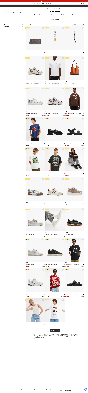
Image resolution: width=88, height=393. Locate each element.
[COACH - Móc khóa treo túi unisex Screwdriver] (55, 38)
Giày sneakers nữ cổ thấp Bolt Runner (52, 113)
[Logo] (5, 3)
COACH (6, 19)
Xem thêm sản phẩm (55, 330)
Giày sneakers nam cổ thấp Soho (31, 113)
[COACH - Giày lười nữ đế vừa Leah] (55, 129)
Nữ (31, 3)
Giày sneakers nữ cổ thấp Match (70, 173)
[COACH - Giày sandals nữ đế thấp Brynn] (74, 129)
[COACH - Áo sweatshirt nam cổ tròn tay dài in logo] (55, 280)
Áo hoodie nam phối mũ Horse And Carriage (73, 113)
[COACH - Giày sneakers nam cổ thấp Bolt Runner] (35, 68)
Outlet (52, 8)
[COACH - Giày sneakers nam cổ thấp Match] (74, 219)
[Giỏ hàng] (83, 3)
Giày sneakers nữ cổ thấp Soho (50, 204)
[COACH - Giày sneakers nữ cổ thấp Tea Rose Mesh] (35, 280)
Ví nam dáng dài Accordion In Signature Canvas (34, 52)
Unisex (20, 12)
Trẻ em (38, 3)
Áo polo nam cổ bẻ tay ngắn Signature (52, 83)
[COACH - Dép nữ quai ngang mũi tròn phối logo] (74, 280)
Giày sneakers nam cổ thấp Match (71, 234)
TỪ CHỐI (61, 390)
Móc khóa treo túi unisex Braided (71, 52)
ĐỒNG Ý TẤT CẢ (68, 390)
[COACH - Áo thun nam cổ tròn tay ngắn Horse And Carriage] (74, 250)
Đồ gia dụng (49, 3)
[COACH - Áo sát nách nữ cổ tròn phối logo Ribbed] (35, 310)
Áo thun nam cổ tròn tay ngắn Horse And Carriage (74, 264)
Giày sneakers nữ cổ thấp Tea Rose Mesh (33, 294)
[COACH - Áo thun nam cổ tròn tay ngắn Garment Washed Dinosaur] (35, 129)
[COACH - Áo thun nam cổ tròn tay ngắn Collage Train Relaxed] (35, 159)
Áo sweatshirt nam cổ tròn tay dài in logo (52, 294)
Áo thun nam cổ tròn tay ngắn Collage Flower (53, 173)
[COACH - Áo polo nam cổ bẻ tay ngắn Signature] (55, 68)
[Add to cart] (43, 28)
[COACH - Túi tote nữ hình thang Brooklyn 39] (74, 68)
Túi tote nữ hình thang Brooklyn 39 (71, 83)
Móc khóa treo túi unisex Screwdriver (51, 52)
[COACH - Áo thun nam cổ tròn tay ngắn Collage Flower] (55, 159)
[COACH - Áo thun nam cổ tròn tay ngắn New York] (55, 310)
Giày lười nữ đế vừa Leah (49, 143)
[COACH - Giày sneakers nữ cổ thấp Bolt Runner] (55, 98)
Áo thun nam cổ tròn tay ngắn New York (52, 325)
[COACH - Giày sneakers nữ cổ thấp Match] (74, 159)
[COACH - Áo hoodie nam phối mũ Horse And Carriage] (74, 98)
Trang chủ (48, 8)
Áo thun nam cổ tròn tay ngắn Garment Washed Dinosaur (36, 143)
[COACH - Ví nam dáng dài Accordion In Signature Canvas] (35, 38)
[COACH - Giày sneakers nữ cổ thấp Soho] (55, 189)
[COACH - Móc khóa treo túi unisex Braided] (74, 38)
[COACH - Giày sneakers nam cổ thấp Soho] (35, 98)
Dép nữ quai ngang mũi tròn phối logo (72, 294)
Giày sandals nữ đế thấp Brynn (70, 143)
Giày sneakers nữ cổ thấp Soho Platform (72, 204)
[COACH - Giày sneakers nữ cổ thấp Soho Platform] (74, 189)
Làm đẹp (43, 3)
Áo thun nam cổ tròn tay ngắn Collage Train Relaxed (35, 173)
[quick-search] (85, 385)
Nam (34, 3)
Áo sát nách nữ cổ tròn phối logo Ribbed (33, 325)
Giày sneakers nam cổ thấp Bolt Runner (32, 83)
